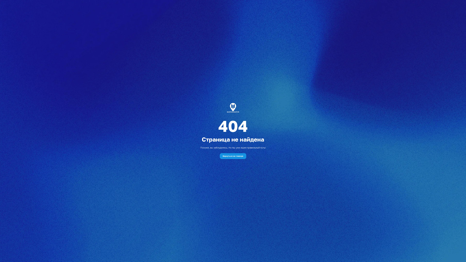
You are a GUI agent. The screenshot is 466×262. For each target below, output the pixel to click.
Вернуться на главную (233, 156)
